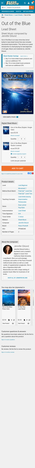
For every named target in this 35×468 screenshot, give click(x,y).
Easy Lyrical (22, 205)
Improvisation (22, 199)
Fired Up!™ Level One (25, 191)
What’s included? (15, 135)
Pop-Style (21, 208)
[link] (12, 3)
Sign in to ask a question (8, 339)
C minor (20, 217)
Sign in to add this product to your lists (11, 173)
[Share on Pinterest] (33, 173)
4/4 (19, 214)
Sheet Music (9, 15)
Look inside (30, 71)
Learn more (23, 56)
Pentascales (22, 202)
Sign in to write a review (7, 352)
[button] (2, 2)
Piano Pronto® (23, 226)
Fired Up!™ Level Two (25, 194)
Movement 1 (22, 188)
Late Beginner (22, 185)
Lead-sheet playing (24, 197)
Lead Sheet (22, 211)
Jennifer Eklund (23, 223)
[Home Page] (2, 15)
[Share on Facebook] (28, 173)
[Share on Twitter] (30, 173)
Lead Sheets (18, 15)
